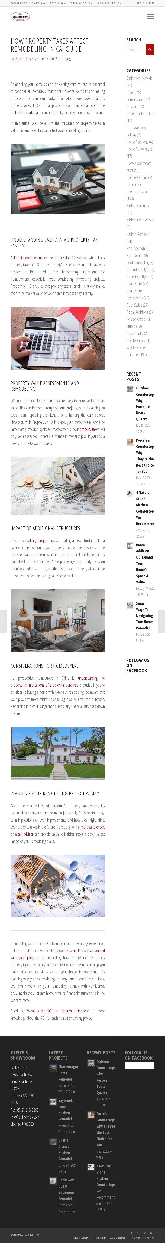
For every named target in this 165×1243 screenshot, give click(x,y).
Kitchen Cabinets (138, 206)
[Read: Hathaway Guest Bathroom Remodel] (53, 1181)
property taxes (89, 429)
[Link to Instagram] (138, 1233)
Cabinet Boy (19, 3)
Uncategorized (136, 340)
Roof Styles (134, 305)
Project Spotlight (137, 276)
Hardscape (134, 128)
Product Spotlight (138, 269)
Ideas (130, 184)
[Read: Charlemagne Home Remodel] (53, 1068)
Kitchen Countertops (140, 220)
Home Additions (137, 142)
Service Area (135, 319)
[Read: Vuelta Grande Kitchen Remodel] (53, 1141)
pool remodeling (138, 262)
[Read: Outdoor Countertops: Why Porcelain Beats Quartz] (130, 389)
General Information (140, 113)
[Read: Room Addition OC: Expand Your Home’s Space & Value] (130, 546)
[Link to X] (144, 1233)
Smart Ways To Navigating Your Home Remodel (144, 616)
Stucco (131, 326)
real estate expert (93, 827)
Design (131, 106)
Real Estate (134, 284)
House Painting (137, 177)
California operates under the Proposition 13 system (48, 258)
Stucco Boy (58, 3)
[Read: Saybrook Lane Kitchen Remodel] (53, 1102)
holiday (131, 135)
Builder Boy (23, 59)
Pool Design (135, 255)
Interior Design (81, 3)
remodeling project (35, 540)
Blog (67, 59)
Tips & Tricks (135, 333)
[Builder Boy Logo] (20, 16)
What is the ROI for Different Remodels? (58, 1011)
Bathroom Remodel (140, 78)
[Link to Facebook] (131, 1233)
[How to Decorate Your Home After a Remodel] (3, 621)
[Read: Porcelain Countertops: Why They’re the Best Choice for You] (130, 442)
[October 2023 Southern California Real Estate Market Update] (161, 621)
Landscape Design (109, 3)
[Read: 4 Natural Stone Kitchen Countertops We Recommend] (130, 494)
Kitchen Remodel (138, 234)
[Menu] (148, 16)
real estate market (23, 112)
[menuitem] (20, 3)
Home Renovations (140, 149)
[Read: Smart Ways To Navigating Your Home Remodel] (130, 605)
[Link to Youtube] (151, 1233)
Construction (135, 99)
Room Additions (137, 312)
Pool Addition (136, 248)
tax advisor (25, 834)
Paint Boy (39, 3)
